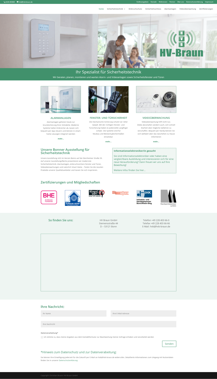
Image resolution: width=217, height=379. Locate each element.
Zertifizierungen (206, 9)
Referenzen (163, 2)
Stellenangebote (142, 2)
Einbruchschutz (135, 9)
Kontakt (154, 2)
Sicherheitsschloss (153, 9)
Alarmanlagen (170, 9)
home (101, 9)
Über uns (180, 2)
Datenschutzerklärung (194, 2)
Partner (172, 2)
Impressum (209, 2)
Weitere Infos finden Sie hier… (130, 170)
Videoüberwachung (187, 9)
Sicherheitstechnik (115, 9)
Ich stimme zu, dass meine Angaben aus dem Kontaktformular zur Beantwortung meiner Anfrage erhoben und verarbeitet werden (99, 337)
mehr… (108, 141)
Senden (169, 343)
